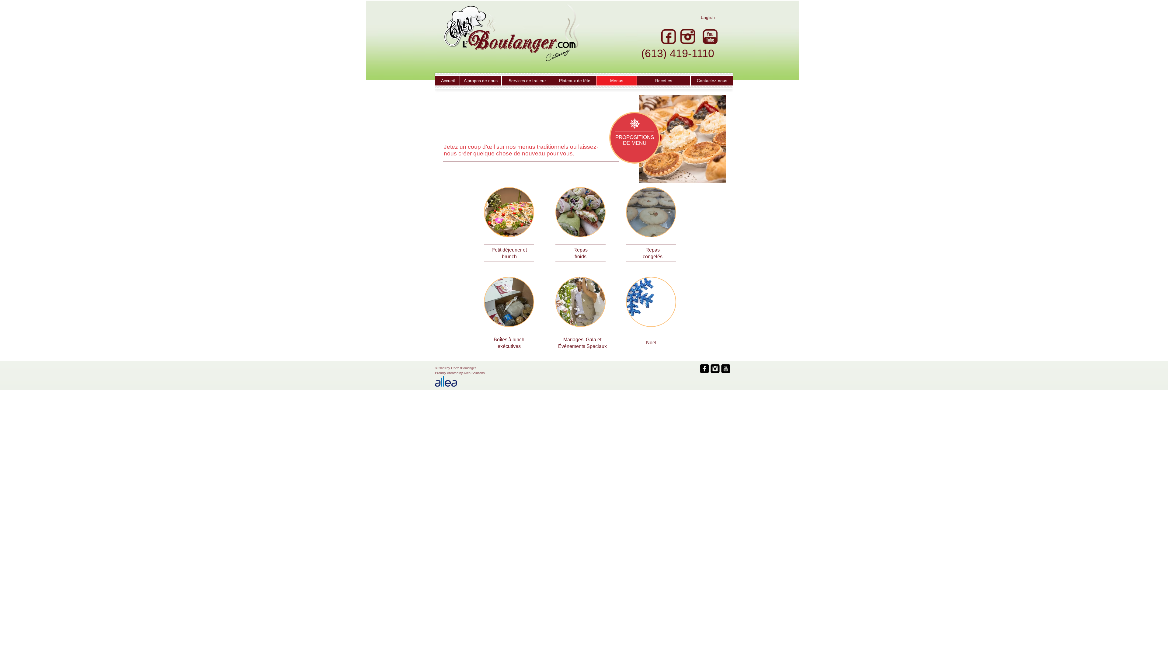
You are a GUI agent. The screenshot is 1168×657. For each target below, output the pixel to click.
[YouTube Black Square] (725, 368)
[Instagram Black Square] (715, 368)
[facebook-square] (704, 368)
